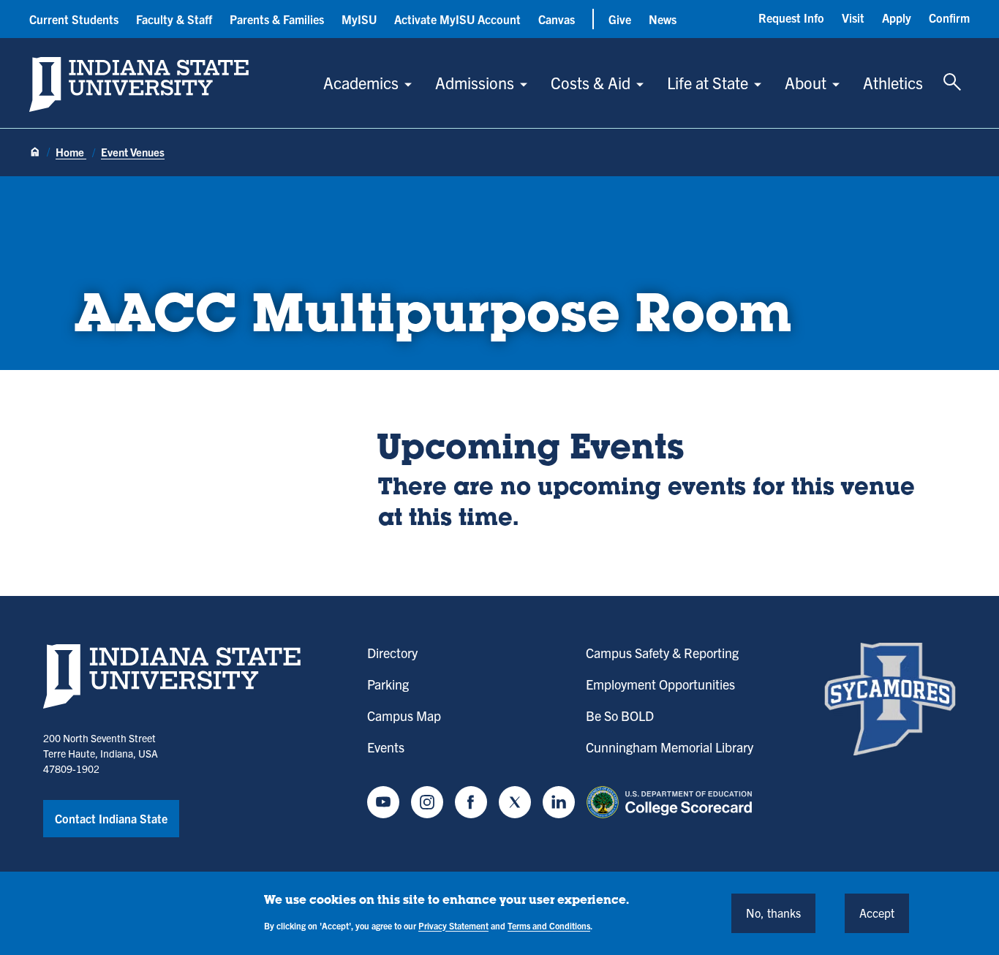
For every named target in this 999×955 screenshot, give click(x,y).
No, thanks (773, 912)
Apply (896, 17)
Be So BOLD (620, 715)
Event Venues (133, 152)
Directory (392, 652)
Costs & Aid (590, 82)
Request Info (791, 17)
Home (71, 152)
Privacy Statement (453, 924)
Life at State (707, 82)
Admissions (474, 82)
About (805, 82)
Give (619, 19)
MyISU (359, 19)
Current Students (73, 19)
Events (385, 747)
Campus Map (404, 715)
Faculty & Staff (174, 19)
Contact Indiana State (111, 818)
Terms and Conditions (549, 924)
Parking (388, 684)
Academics (361, 82)
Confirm (949, 17)
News (662, 19)
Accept (876, 912)
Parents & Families (277, 19)
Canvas (556, 19)
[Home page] (35, 152)
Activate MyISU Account (457, 19)
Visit (853, 17)
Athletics (893, 82)
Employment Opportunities (660, 684)
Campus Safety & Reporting (662, 652)
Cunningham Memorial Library (669, 747)
